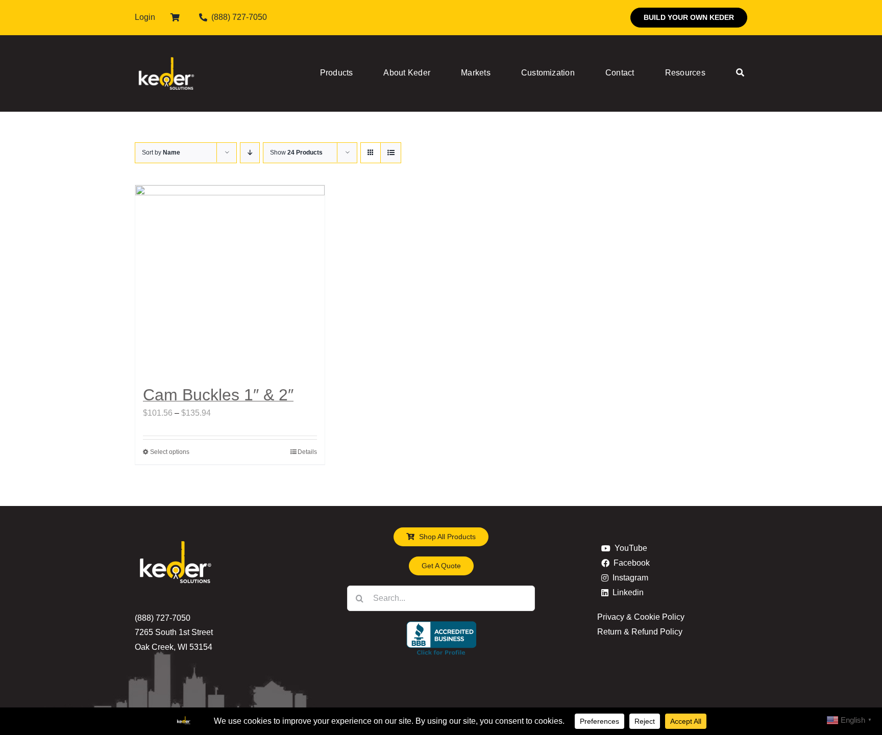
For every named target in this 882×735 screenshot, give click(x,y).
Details (307, 451)
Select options (169, 451)
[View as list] (391, 153)
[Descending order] (250, 152)
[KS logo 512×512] (166, 45)
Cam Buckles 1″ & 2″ (218, 395)
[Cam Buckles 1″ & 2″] (230, 279)
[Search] (740, 73)
